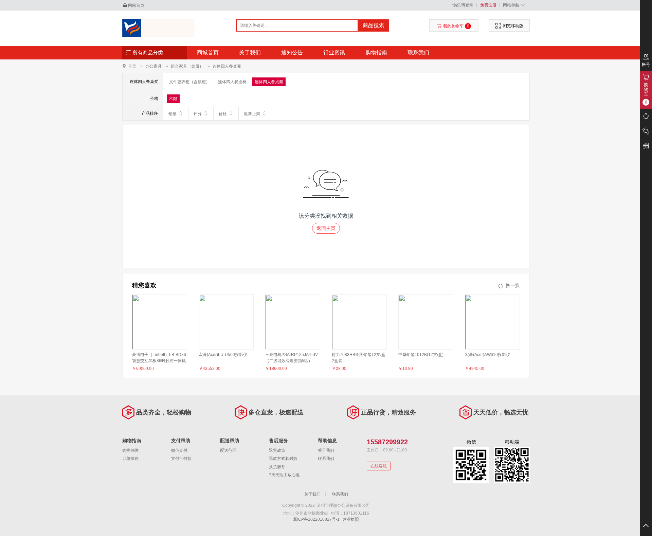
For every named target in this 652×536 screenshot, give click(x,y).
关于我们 (250, 52)
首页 (132, 66)
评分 (198, 113)
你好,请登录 (462, 5)
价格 (223, 113)
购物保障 (130, 450)
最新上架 (252, 113)
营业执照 (351, 519)
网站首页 (136, 5)
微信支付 (179, 450)
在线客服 (378, 466)
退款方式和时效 (283, 458)
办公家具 (153, 66)
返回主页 (326, 228)
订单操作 (130, 458)
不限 (173, 98)
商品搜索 (373, 25)
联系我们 (418, 52)
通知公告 (292, 52)
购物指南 (376, 52)
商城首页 (208, 52)
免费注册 (488, 5)
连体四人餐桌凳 (227, 66)
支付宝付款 (181, 458)
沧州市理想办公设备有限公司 (158, 28)
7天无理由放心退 (284, 474)
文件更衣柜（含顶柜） (189, 81)
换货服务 (277, 466)
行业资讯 (334, 52)
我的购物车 (456, 26)
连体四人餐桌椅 (232, 81)
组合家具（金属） (187, 66)
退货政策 (277, 450)
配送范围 (228, 450)
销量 (172, 113)
